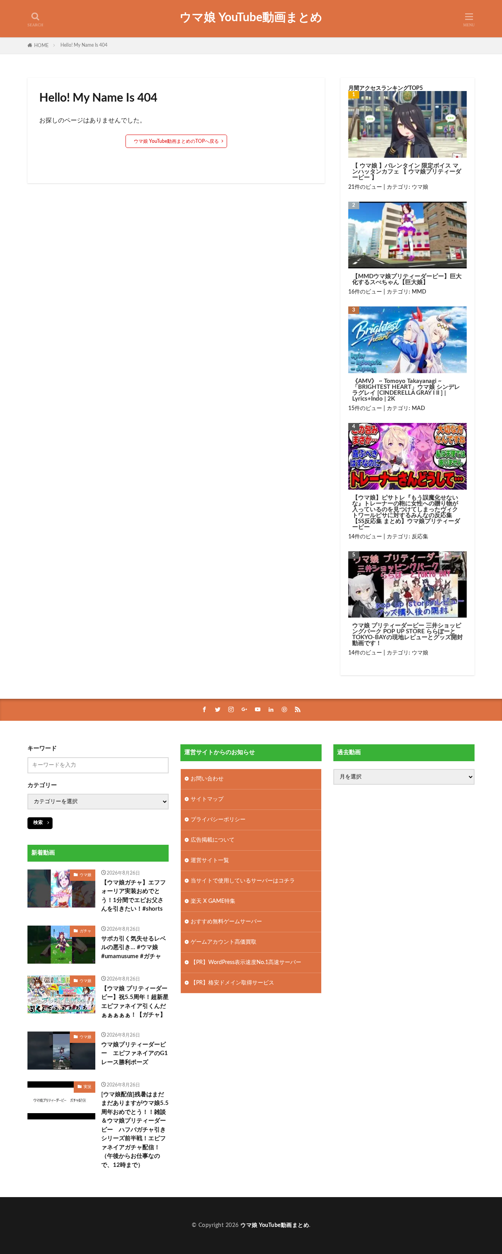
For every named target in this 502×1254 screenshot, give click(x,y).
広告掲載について (213, 840)
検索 (38, 822)
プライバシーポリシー (218, 819)
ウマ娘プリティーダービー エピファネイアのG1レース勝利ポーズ (134, 1053)
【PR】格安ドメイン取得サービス (232, 983)
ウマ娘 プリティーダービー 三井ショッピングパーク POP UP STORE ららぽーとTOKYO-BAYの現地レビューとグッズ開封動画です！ (407, 634)
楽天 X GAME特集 (213, 901)
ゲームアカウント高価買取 (223, 942)
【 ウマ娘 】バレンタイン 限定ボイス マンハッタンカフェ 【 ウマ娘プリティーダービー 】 (406, 171)
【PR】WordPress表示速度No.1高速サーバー (246, 962)
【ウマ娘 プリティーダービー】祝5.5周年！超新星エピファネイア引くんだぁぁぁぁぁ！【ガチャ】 (135, 1002)
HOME (41, 45)
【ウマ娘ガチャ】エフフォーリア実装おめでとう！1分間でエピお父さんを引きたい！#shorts (133, 896)
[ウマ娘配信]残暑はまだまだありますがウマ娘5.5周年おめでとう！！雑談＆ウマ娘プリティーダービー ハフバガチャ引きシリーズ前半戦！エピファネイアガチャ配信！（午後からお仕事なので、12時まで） (135, 1130)
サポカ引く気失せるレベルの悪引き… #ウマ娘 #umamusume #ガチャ (133, 947)
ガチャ (85, 931)
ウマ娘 (420, 187)
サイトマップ (207, 799)
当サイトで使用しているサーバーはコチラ (243, 881)
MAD (418, 408)
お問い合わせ (207, 779)
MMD (419, 292)
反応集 (420, 537)
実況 (87, 1087)
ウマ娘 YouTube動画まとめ (251, 18)
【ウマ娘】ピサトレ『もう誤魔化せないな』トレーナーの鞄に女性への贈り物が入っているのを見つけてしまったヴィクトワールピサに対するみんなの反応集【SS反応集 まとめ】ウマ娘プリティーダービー (406, 512)
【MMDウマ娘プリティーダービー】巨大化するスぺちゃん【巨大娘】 (407, 279)
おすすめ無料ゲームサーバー (226, 921)
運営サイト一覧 (210, 860)
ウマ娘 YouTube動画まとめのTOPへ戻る (176, 141)
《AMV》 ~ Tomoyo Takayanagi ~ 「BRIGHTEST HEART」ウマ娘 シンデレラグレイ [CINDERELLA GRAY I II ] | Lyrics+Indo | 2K (406, 390)
